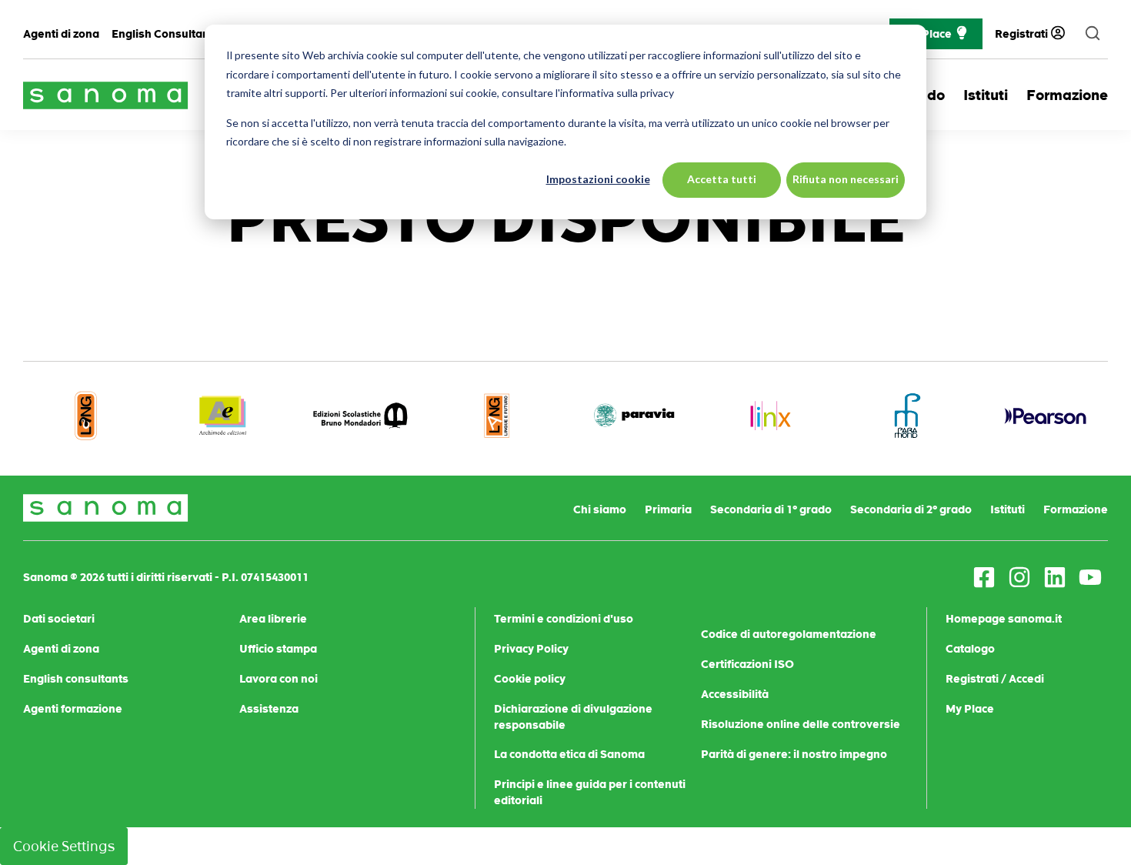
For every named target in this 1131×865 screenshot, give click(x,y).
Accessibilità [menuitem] (735, 694)
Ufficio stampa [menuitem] (278, 649)
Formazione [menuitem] (1075, 509)
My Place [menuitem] (970, 709)
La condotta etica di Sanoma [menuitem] (569, 754)
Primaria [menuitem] (668, 509)
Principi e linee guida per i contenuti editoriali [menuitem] (590, 792)
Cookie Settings (64, 846)
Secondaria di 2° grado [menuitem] (911, 509)
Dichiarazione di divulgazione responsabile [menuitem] (573, 717)
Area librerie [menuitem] (273, 619)
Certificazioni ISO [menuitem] (747, 664)
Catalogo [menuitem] (970, 649)
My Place (927, 34)
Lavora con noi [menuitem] (278, 679)
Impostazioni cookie (598, 178)
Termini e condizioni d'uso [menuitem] (563, 619)
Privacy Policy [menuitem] (531, 649)
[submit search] (1092, 33)
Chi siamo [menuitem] (599, 509)
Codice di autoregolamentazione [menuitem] (788, 634)
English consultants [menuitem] (75, 679)
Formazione (1067, 95)
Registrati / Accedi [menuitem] (995, 679)
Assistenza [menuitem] (269, 709)
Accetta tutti (721, 178)
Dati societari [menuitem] (59, 619)
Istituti (985, 95)
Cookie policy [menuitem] (530, 679)
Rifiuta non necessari (845, 178)
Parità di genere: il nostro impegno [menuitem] (794, 754)
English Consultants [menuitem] (165, 34)
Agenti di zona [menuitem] (61, 34)
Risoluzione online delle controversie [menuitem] (800, 724)
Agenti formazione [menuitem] (72, 709)
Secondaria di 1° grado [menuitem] (771, 509)
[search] (1092, 33)
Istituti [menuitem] (1007, 509)
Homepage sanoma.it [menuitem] (1004, 619)
